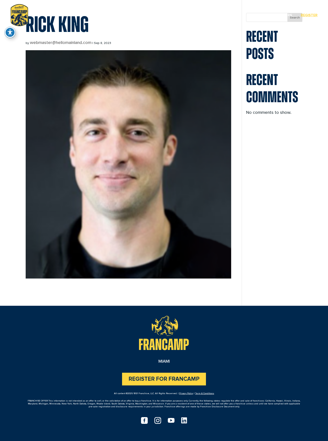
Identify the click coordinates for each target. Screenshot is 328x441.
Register (309, 15)
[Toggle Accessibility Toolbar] (10, 32)
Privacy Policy (186, 393)
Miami (259, 15)
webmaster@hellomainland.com (60, 42)
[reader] (19, 14)
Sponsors (282, 15)
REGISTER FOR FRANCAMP (164, 379)
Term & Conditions (204, 393)
